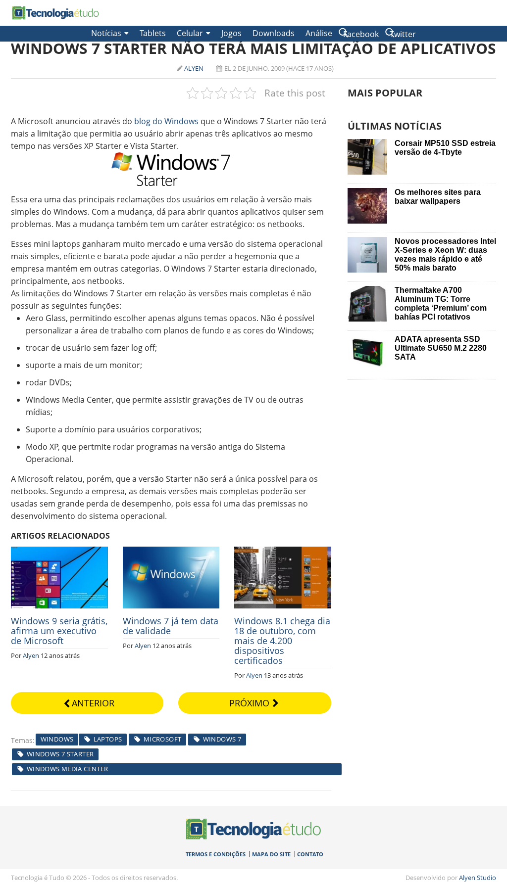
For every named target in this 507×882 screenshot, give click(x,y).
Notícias (106, 33)
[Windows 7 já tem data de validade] (171, 552)
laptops (108, 739)
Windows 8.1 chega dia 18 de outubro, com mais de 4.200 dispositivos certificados (282, 640)
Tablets (153, 33)
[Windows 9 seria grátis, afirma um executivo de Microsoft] (59, 552)
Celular (190, 33)
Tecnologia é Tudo (55, 12)
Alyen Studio (477, 877)
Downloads (274, 33)
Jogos (231, 33)
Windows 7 (222, 739)
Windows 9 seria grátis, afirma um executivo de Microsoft (59, 631)
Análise (318, 33)
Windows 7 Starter (60, 753)
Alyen (193, 68)
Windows (57, 739)
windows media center (67, 768)
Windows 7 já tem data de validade (170, 626)
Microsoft (163, 739)
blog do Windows (166, 121)
